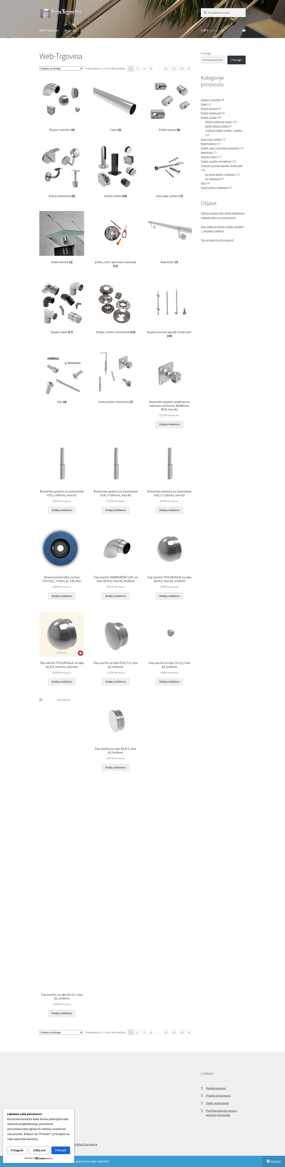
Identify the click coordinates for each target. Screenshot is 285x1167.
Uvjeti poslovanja (217, 1103)
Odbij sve (39, 1150)
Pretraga (206, 53)
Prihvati (60, 1150)
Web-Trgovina (48, 30)
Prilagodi (17, 1150)
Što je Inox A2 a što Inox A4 (217, 240)
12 (174, 68)
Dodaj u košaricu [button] (169, 424)
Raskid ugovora (216, 1088)
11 (166, 68)
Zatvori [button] (276, 1161)
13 (182, 68)
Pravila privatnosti (218, 1095)
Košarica (70, 30)
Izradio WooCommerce (82, 1144)
